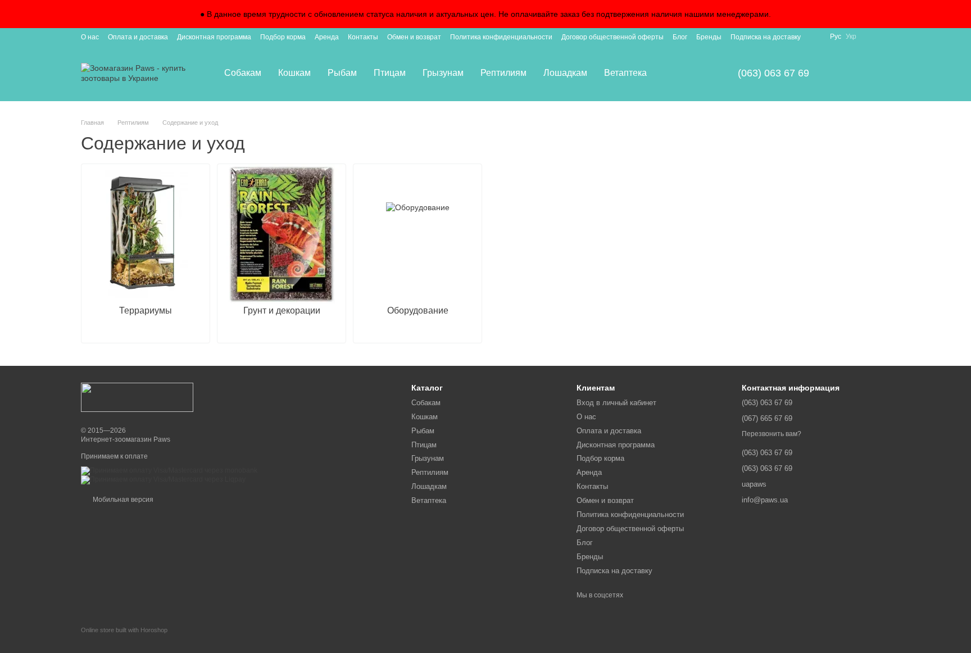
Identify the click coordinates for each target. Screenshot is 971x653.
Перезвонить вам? (771, 434)
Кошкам (294, 73)
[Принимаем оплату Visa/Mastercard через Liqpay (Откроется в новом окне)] (163, 479)
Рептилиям (503, 73)
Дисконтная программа (214, 37)
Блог (680, 37)
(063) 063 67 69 (773, 73)
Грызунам (443, 73)
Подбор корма (283, 37)
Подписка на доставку (765, 37)
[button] (962, 14)
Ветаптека (625, 73)
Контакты (363, 37)
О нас (90, 37)
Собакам (242, 73)
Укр (851, 36)
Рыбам (342, 73)
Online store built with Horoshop (124, 630)
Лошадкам (565, 73)
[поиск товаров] (675, 73)
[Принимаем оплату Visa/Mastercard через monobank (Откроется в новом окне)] (169, 470)
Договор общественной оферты (612, 37)
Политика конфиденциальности (501, 37)
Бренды (709, 37)
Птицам (390, 73)
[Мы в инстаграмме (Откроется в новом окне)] (872, 36)
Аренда (327, 37)
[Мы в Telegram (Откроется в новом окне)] (885, 36)
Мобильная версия (122, 500)
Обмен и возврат (414, 37)
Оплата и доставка (138, 37)
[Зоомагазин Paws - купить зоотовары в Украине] (137, 397)
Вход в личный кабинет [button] (616, 402)
